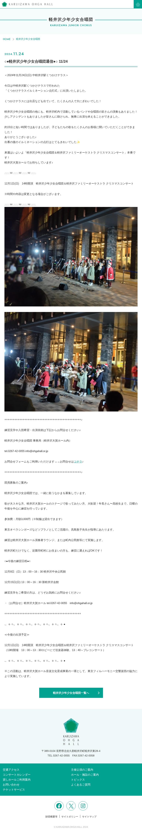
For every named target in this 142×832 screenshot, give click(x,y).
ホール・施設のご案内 (85, 774)
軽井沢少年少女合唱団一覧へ (71, 692)
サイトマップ (89, 816)
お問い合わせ (11, 784)
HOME (7, 39)
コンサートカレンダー (17, 774)
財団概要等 (51, 816)
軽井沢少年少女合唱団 (28, 39)
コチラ (78, 461)
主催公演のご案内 (82, 769)
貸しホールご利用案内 (17, 779)
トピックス (78, 779)
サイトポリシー (69, 816)
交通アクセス (11, 769)
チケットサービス (14, 789)
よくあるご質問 (80, 784)
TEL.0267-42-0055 (59, 755)
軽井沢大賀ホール (27, 4)
